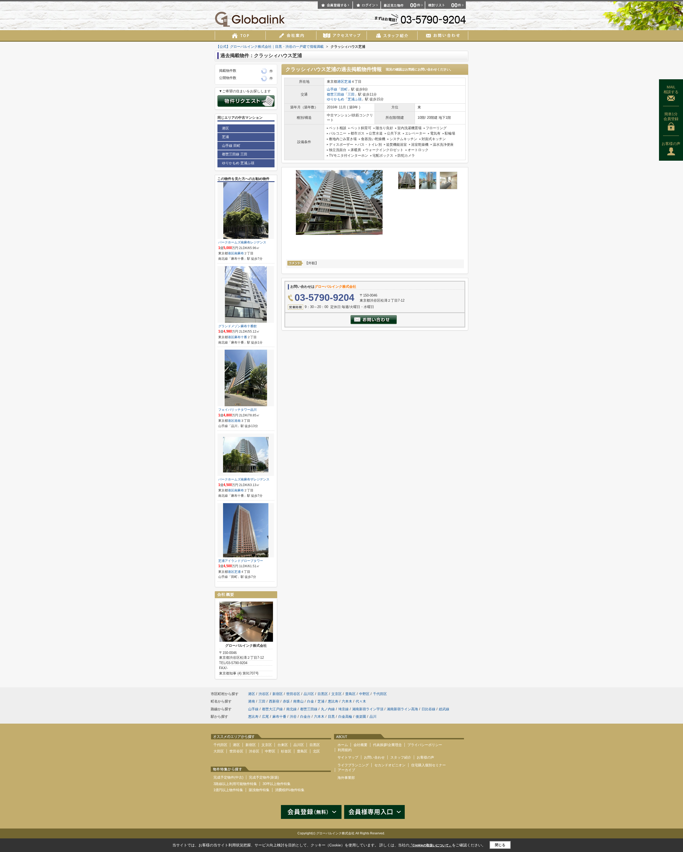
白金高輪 (345, 717)
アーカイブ (346, 770)
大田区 (218, 751)
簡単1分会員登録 (671, 116)
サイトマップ (347, 757)
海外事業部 (346, 778)
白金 (310, 701)
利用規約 (345, 750)
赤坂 (286, 701)
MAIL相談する (671, 89)
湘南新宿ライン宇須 (367, 709)
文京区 (336, 694)
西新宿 (274, 701)
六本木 (347, 701)
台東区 (282, 745)
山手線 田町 (231, 146)
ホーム (342, 745)
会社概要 (360, 745)
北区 (316, 751)
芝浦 (347, 82)
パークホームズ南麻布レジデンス (242, 242)
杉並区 (286, 751)
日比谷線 (428, 709)
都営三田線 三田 (234, 154)
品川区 (309, 694)
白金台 (305, 717)
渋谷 (293, 717)
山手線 (332, 89)
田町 (344, 89)
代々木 (361, 701)
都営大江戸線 (272, 709)
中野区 (364, 694)
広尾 (265, 717)
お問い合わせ (374, 757)
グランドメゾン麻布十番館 (237, 326)
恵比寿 (333, 701)
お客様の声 (671, 143)
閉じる (500, 845)
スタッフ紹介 (400, 757)
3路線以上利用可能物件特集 (235, 784)
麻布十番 (240, 337)
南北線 (291, 709)
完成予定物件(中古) (228, 777)
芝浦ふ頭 (355, 99)
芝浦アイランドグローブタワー (240, 561)
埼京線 (343, 709)
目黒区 (322, 694)
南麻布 (239, 253)
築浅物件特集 (259, 790)
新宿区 (277, 694)
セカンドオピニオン (390, 765)
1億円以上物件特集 (228, 790)
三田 (351, 94)
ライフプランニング (353, 765)
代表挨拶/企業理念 (387, 745)
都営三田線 (335, 94)
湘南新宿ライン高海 (402, 709)
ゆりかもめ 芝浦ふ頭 (238, 163)
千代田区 (380, 694)
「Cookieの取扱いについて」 (430, 845)
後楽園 (361, 717)
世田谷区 (293, 694)
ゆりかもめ (335, 99)
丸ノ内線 (328, 709)
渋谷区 (264, 694)
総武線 (444, 709)
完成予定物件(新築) (264, 777)
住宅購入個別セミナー (428, 765)
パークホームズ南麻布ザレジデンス (243, 479)
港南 (237, 421)
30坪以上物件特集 (277, 784)
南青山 (298, 701)
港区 (340, 82)
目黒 (331, 717)
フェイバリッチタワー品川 (237, 410)
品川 (373, 717)
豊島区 (350, 694)
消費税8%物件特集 (289, 790)
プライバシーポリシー (424, 745)
